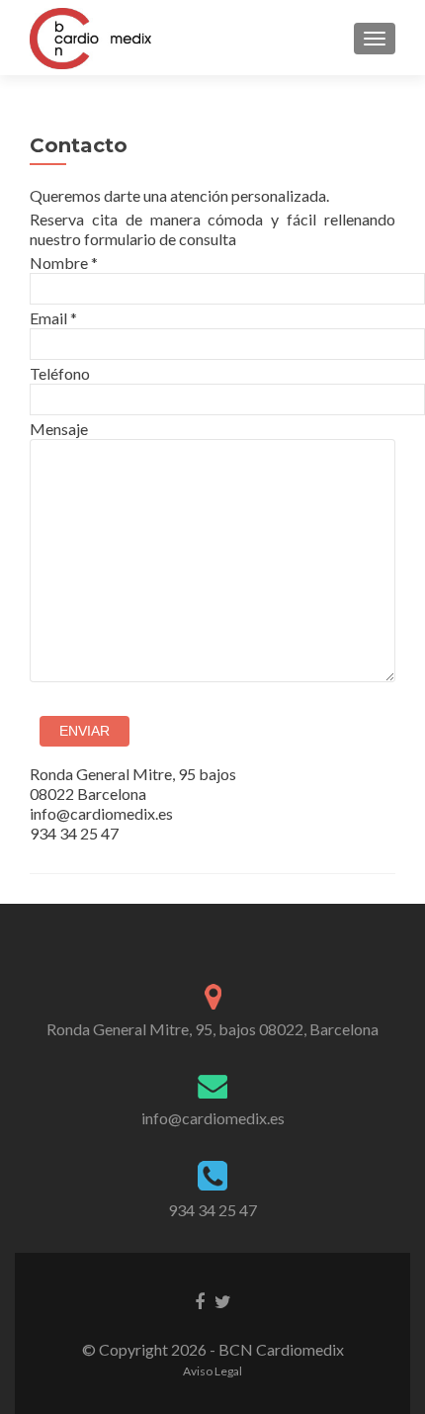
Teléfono (60, 373)
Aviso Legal (212, 1371)
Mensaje (59, 428)
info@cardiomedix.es (213, 1117)
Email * (53, 318)
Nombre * (64, 262)
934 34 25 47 (212, 1209)
